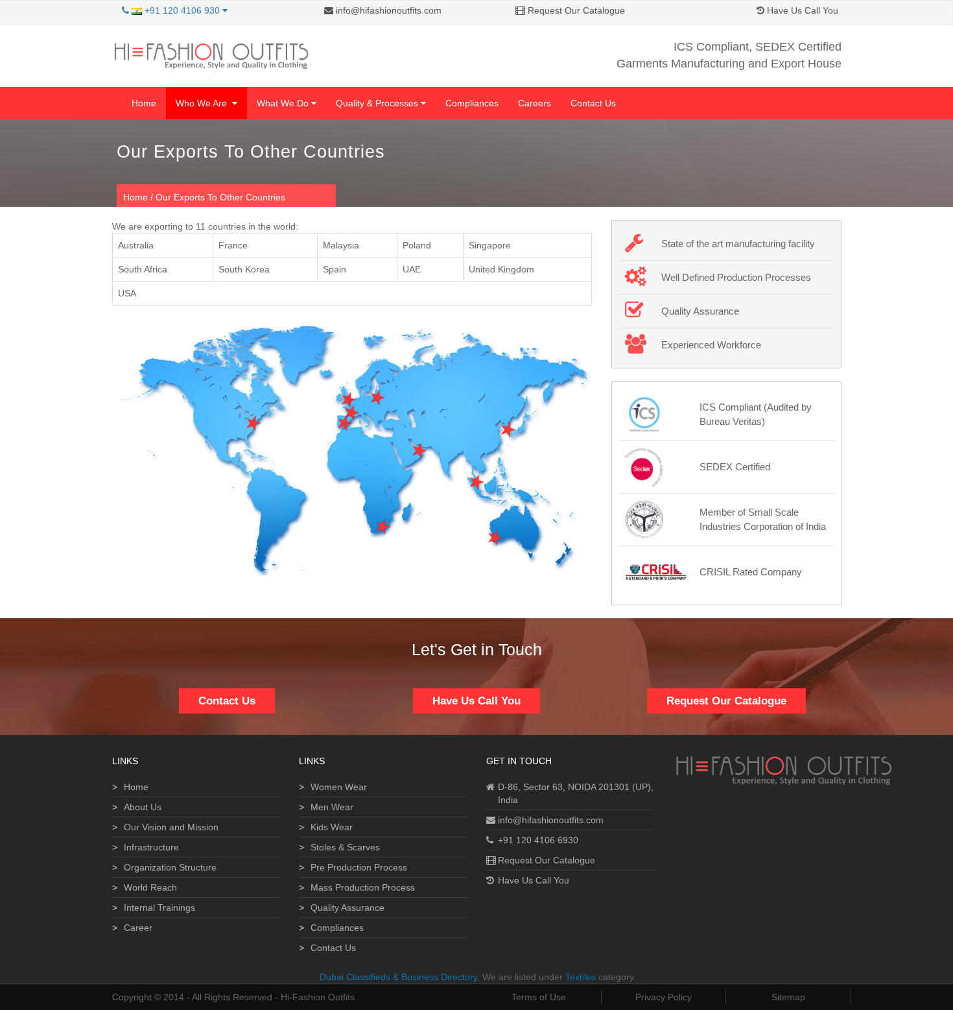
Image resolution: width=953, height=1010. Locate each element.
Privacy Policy (663, 997)
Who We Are (204, 103)
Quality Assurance (347, 907)
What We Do (284, 103)
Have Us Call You (801, 10)
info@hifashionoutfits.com (387, 10)
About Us (142, 807)
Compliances (472, 103)
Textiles (580, 977)
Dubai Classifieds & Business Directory (398, 977)
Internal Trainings (159, 907)
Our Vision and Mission (171, 827)
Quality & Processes (378, 103)
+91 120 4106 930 (182, 10)
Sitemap (788, 997)
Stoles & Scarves (345, 847)
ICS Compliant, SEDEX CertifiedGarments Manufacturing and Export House (729, 55)
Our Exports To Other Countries (220, 197)
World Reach (150, 887)
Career (138, 927)
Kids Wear (332, 827)
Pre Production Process (359, 867)
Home (144, 103)
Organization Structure (170, 867)
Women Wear (339, 787)
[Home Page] (210, 55)
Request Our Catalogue (575, 10)
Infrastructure (151, 847)
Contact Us (593, 103)
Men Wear (332, 807)
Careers (534, 103)
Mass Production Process (363, 887)
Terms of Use (539, 997)
